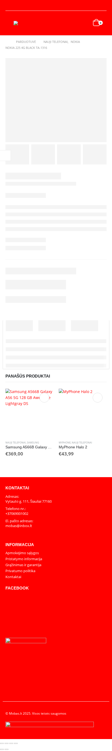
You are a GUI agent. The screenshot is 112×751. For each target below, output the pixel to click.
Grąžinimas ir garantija (23, 564)
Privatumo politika (20, 570)
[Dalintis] (11, 743)
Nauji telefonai (15, 442)
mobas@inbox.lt (18, 525)
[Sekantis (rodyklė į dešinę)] (6, 749)
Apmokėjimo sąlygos (22, 552)
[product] (29, 412)
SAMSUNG (33, 442)
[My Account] (9, 5)
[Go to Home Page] (6, 42)
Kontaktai (13, 576)
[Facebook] (102, 5)
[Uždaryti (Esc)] (16, 743)
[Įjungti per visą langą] (6, 743)
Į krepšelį (44, 398)
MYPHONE (65, 442)
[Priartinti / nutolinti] (2, 743)
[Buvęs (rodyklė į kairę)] (2, 749)
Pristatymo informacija (23, 558)
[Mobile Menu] (9, 23)
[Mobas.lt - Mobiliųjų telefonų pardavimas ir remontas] (24, 23)
